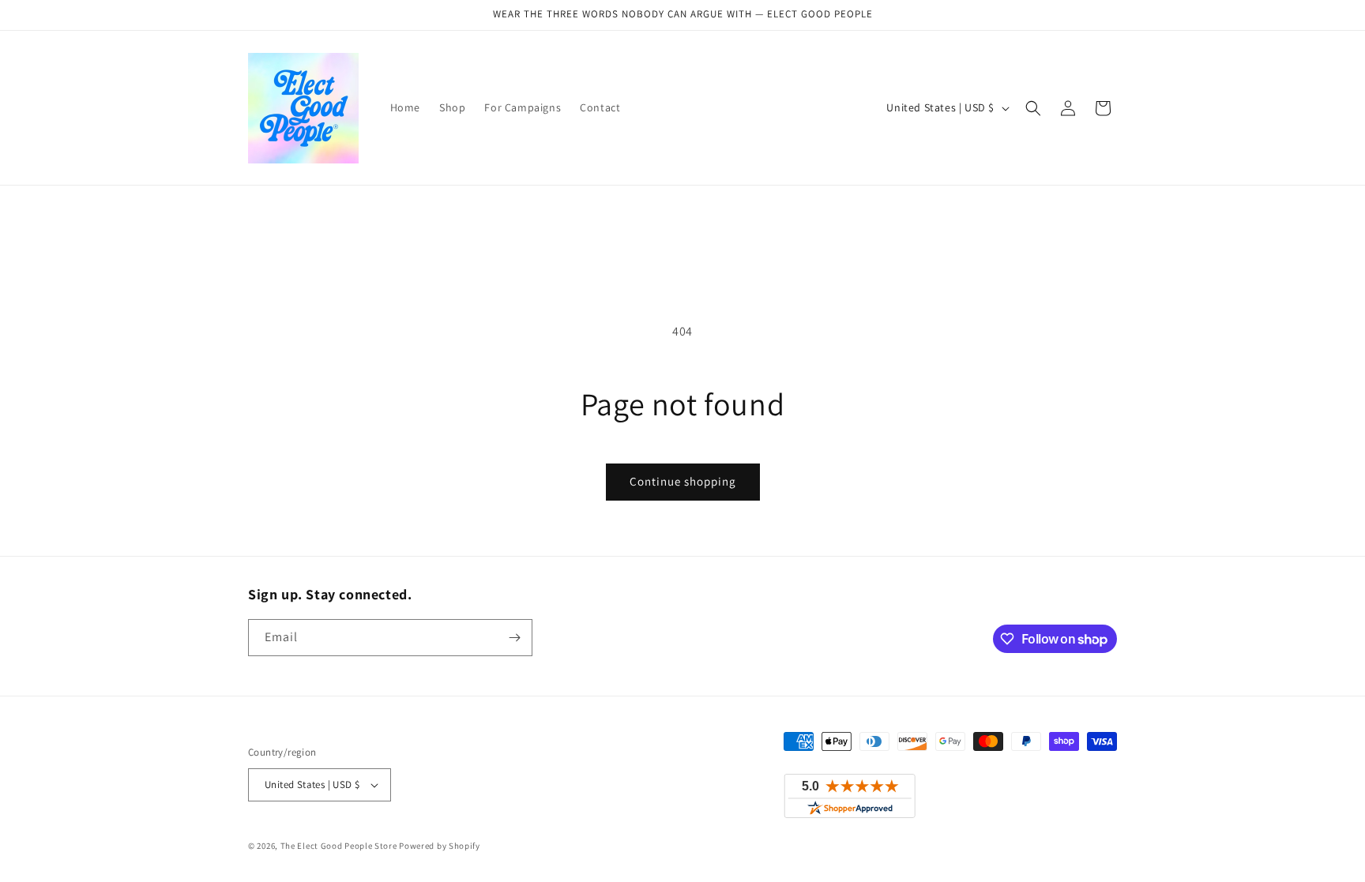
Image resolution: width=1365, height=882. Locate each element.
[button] (1033, 108)
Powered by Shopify (439, 845)
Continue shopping (683, 481)
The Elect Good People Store (338, 845)
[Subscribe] (514, 637)
